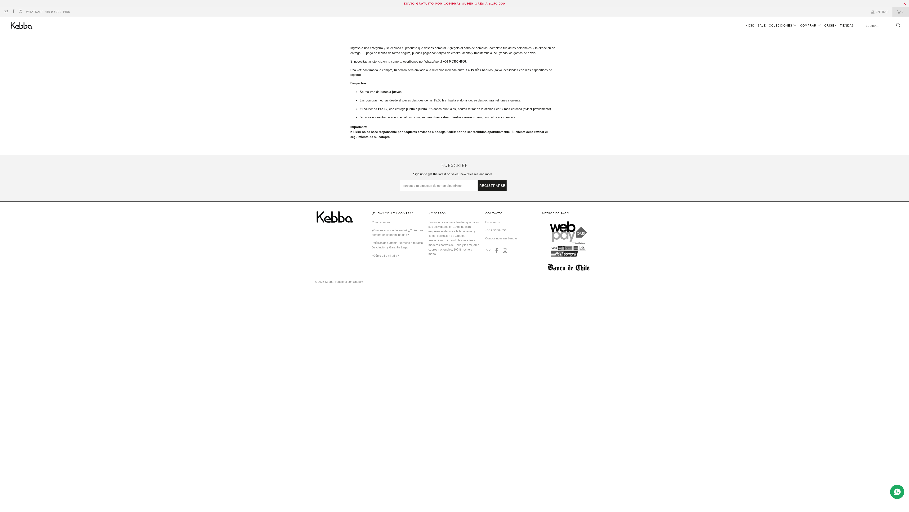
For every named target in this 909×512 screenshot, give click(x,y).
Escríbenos (492, 222)
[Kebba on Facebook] (13, 12)
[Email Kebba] (6, 12)
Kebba (329, 281)
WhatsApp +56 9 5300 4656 (48, 12)
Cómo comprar (381, 222)
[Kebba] (27, 25)
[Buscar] (898, 26)
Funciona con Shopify (349, 281)
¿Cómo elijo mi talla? (385, 255)
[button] (783, 25)
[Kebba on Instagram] (20, 12)
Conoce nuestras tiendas (501, 238)
